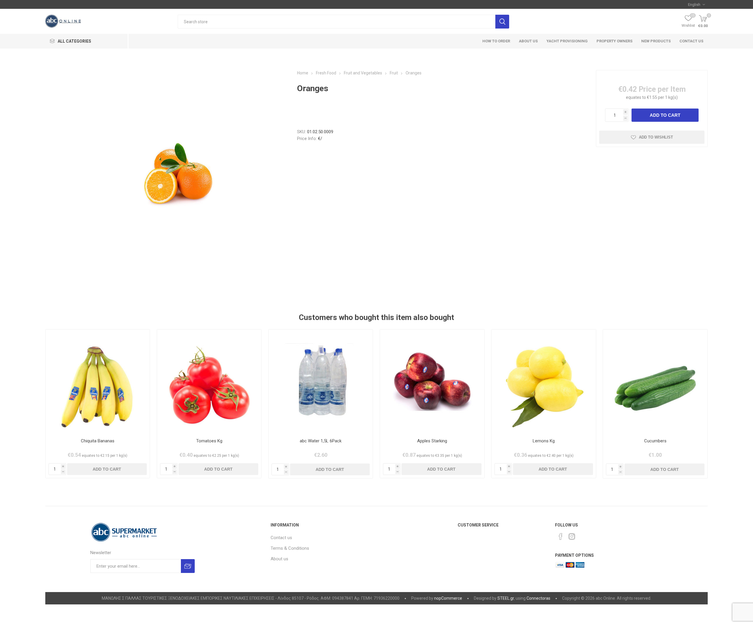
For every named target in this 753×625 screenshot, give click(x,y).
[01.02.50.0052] (655, 381)
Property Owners (614, 41)
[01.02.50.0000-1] (209, 381)
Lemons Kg (544, 441)
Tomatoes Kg (209, 441)
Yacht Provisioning (567, 41)
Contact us (691, 41)
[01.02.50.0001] (432, 381)
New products (656, 41)
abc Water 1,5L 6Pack (320, 441)
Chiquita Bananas (97, 441)
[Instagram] (572, 536)
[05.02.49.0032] (98, 381)
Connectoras (538, 598)
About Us (528, 41)
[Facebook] (560, 536)
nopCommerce (448, 598)
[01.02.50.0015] (544, 381)
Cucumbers (655, 441)
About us (279, 558)
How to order (496, 41)
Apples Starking (432, 441)
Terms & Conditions (290, 548)
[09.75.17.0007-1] (321, 381)
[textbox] (336, 22)
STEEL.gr (505, 598)
